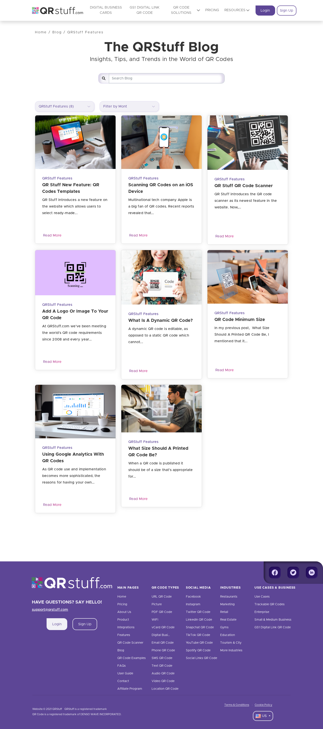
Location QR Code (165, 688)
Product (123, 619)
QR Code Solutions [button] (181, 10)
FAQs (121, 665)
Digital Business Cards (168, 635)
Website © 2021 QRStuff (47, 709)
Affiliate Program (129, 688)
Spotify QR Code (198, 650)
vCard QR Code (163, 627)
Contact (123, 681)
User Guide (125, 673)
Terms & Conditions (236, 705)
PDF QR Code (162, 612)
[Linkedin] (312, 573)
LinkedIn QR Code (199, 619)
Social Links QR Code (201, 658)
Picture (157, 604)
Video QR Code (163, 681)
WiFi (155, 619)
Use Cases (262, 596)
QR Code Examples (131, 658)
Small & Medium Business (272, 619)
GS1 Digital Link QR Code (272, 627)
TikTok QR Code (198, 635)
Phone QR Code (163, 650)
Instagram (193, 604)
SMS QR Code (162, 658)
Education (227, 635)
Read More (52, 235)
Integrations (125, 627)
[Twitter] (293, 573)
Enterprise (261, 612)
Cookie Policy (263, 705)
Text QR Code (162, 665)
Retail (224, 612)
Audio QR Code (163, 673)
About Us (124, 612)
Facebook (193, 596)
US (264, 716)
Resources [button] (234, 10)
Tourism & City (230, 642)
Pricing (212, 10)
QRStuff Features (85, 32)
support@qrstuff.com (50, 609)
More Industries (231, 650)
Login (265, 10)
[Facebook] (275, 573)
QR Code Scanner (130, 642)
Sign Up (286, 10)
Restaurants (228, 596)
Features (123, 635)
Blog (57, 32)
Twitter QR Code (198, 612)
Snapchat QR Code (200, 627)
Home (41, 32)
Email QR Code (163, 642)
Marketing (227, 604)
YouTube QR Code (199, 642)
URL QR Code (162, 596)
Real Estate (228, 619)
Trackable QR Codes (269, 604)
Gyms (224, 627)
